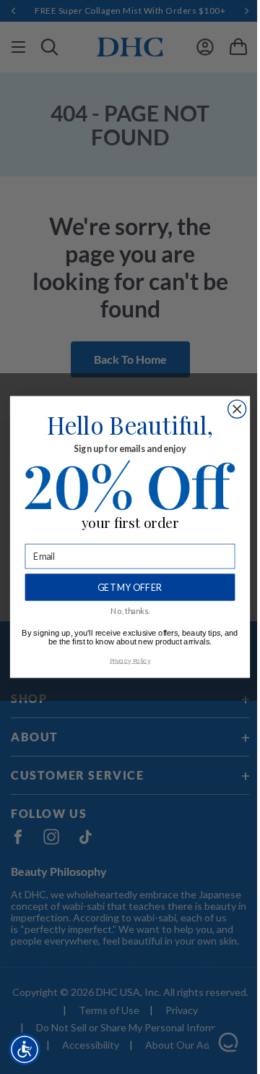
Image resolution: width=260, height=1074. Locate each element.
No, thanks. (129, 610)
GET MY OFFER (130, 586)
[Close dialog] (237, 409)
